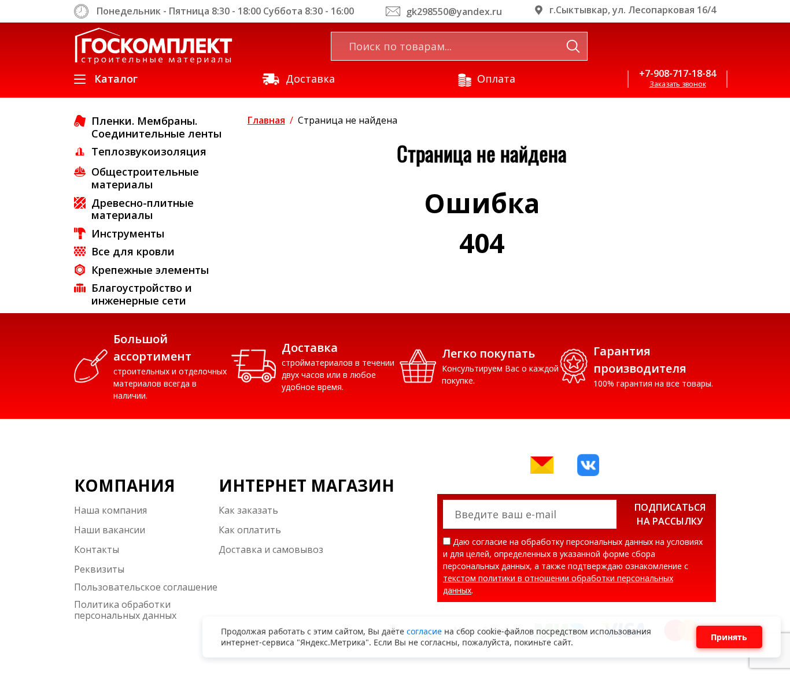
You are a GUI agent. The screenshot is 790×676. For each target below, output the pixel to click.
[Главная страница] (153, 46)
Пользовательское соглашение (145, 587)
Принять (729, 637)
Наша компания (110, 510)
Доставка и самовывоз (271, 549)
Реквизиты (99, 569)
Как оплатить (250, 529)
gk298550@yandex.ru (454, 11)
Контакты (96, 549)
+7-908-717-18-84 (677, 73)
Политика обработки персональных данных (125, 610)
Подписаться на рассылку (670, 514)
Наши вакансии (109, 529)
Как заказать (248, 510)
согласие (425, 631)
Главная (266, 120)
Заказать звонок (677, 84)
